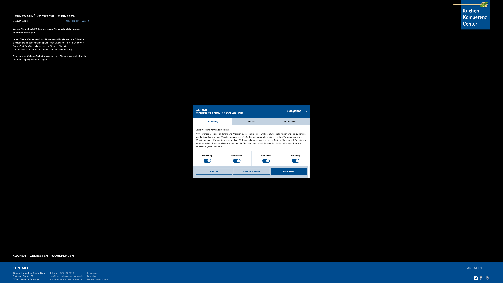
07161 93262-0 (67, 273)
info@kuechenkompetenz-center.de (66, 276)
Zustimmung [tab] (212, 121)
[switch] (236, 161)
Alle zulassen (289, 171)
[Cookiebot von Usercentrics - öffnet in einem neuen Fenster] (289, 112)
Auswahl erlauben (251, 171)
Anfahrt (475, 268)
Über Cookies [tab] (290, 121)
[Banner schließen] (306, 112)
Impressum (92, 273)
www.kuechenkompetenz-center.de (66, 279)
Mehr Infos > (77, 21)
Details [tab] (251, 121)
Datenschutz (97, 279)
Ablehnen (214, 171)
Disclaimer (92, 276)
